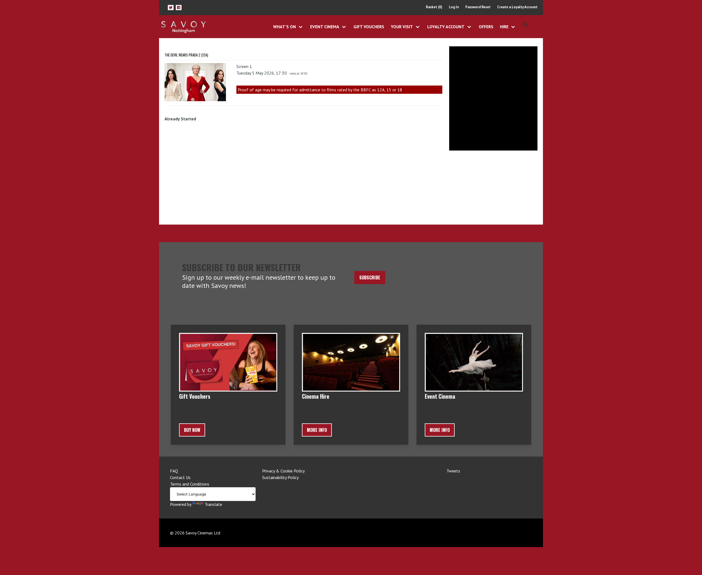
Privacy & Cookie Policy (283, 471)
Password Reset (478, 7)
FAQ (174, 471)
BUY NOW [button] (192, 430)
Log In (454, 7)
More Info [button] (317, 430)
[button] (171, 7)
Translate (213, 504)
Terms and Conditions (189, 484)
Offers (486, 26)
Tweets (453, 471)
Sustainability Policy (280, 477)
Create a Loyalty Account (517, 7)
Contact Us (180, 477)
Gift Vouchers (368, 26)
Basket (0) (434, 7)
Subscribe (369, 277)
